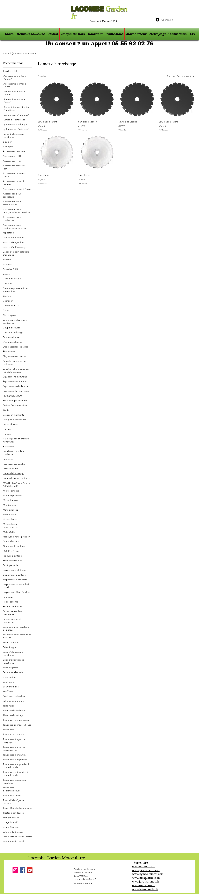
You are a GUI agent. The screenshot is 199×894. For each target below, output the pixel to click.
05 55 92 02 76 (81, 876)
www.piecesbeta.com (146, 870)
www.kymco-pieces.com (148, 874)
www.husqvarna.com (146, 878)
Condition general (82, 882)
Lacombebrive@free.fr (85, 879)
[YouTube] (29, 870)
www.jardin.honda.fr (145, 881)
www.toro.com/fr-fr (145, 889)
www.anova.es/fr (143, 885)
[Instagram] (15, 870)
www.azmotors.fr (143, 866)
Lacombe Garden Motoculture (56, 858)
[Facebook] (22, 870)
